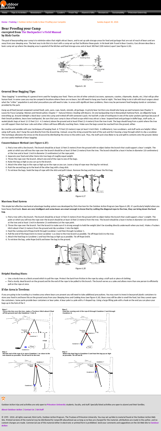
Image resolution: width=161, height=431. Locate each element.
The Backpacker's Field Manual (41, 32)
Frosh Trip (73, 13)
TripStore (49, 13)
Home (4, 13)
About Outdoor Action (12, 410)
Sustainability (118, 13)
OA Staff (40, 410)
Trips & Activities (19, 13)
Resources (103, 13)
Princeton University (137, 13)
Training (13, 22)
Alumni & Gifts (88, 13)
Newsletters (36, 13)
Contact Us (29, 410)
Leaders (61, 13)
